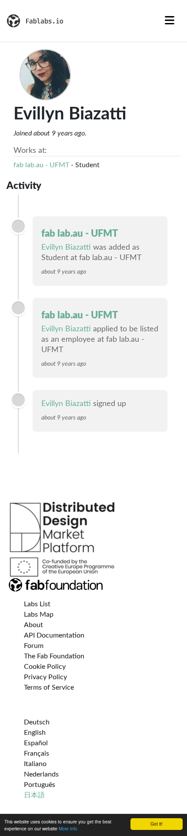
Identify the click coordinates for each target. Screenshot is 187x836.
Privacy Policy (45, 677)
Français (36, 753)
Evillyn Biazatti (66, 247)
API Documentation (54, 635)
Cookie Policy (45, 666)
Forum (33, 645)
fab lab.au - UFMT (41, 165)
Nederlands (41, 774)
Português (39, 784)
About (33, 624)
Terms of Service (49, 687)
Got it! (156, 823)
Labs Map (38, 614)
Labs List (37, 604)
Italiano (35, 763)
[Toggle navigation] (169, 20)
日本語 (34, 795)
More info (68, 828)
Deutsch (37, 722)
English (35, 732)
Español (36, 743)
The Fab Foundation (54, 656)
